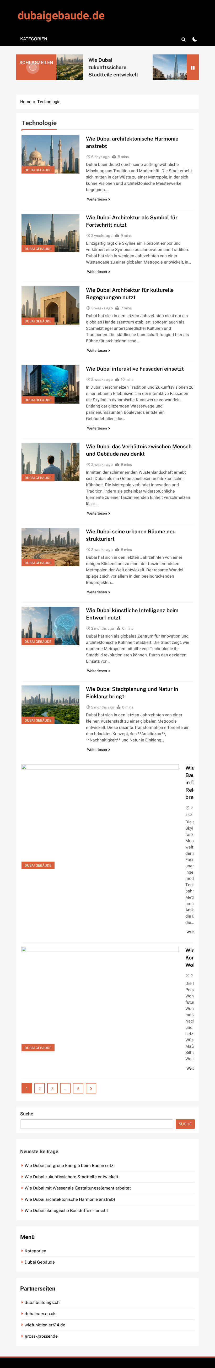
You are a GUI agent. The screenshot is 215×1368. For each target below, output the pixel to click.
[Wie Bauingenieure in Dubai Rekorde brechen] (100, 816)
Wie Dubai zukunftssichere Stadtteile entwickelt (97, 67)
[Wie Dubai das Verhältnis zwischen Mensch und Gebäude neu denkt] (50, 462)
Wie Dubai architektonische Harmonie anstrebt (70, 1199)
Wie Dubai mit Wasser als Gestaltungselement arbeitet (78, 1188)
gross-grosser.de (41, 1336)
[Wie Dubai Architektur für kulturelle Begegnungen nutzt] (50, 305)
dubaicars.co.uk (40, 1313)
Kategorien (33, 38)
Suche (26, 1114)
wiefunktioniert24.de (45, 1324)
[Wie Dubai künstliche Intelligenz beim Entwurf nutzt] (50, 626)
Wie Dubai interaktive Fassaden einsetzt (135, 369)
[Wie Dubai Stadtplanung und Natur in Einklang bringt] (50, 704)
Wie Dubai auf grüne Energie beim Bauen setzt (70, 1165)
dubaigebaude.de (61, 16)
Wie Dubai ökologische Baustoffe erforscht (66, 1210)
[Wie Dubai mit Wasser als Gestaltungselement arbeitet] (157, 67)
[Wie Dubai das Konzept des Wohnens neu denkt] (100, 999)
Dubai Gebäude (38, 170)
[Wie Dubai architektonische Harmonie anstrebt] (50, 154)
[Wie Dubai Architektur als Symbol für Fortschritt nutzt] (50, 233)
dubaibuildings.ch (42, 1302)
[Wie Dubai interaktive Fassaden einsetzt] (50, 384)
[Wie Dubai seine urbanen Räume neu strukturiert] (50, 547)
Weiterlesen (97, 199)
